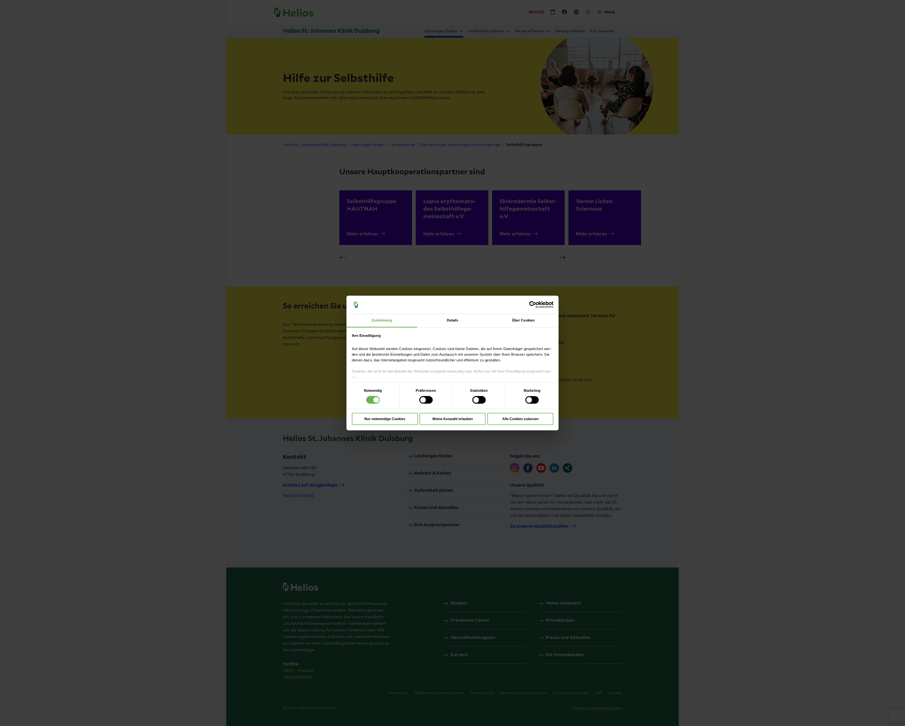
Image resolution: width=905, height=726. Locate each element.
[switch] (426, 400)
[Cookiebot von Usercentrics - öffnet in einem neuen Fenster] (532, 304)
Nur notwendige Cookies (384, 419)
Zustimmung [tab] (381, 320)
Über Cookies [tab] (523, 320)
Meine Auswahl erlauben (452, 419)
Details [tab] (452, 320)
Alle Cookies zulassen (520, 419)
